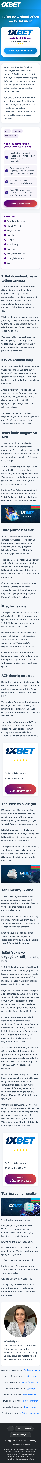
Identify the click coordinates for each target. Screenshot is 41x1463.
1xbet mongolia (31, 1407)
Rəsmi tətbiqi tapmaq (17, 221)
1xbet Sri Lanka (29, 1394)
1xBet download (32, 1370)
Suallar (10, 263)
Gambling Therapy (24, 1429)
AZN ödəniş (12, 244)
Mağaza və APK (14, 230)
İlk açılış (10, 240)
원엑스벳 (31, 1388)
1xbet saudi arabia (30, 1413)
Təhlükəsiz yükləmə (16, 254)
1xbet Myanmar (30, 1401)
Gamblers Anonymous (20, 1435)
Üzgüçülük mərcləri (16, 258)
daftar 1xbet (32, 1376)
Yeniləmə (11, 249)
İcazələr (10, 235)
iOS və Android (14, 226)
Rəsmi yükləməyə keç (20, 51)
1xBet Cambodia (30, 1382)
